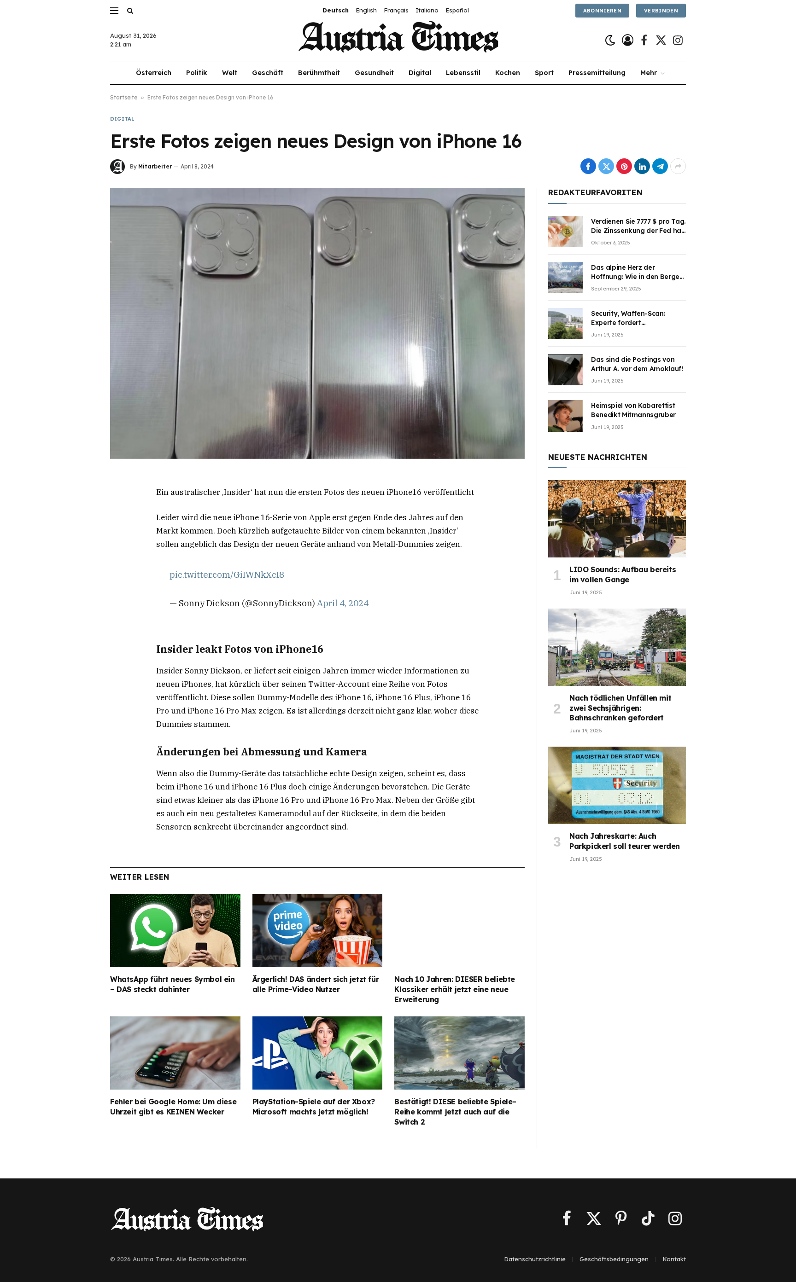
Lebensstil (463, 73)
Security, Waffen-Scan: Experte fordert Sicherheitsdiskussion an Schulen (631, 318)
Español (457, 10)
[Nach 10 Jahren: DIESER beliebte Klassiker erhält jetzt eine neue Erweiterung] (459, 930)
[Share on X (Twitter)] (606, 166)
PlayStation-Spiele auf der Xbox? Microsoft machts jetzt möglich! (313, 1106)
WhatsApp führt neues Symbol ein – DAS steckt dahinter (172, 984)
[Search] (129, 10)
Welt (229, 73)
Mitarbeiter (155, 166)
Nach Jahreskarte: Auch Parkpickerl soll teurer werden (624, 841)
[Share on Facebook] (588, 166)
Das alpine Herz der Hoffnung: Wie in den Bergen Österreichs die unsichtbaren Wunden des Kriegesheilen (638, 272)
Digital (420, 73)
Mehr (648, 73)
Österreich (153, 73)
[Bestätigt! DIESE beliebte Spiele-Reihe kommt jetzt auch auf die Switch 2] (459, 1053)
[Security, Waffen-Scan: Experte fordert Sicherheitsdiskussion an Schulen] (565, 323)
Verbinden (661, 10)
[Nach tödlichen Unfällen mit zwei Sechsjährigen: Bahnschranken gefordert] (617, 647)
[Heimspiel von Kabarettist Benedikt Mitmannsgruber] (565, 415)
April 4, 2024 (343, 603)
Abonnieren (602, 10)
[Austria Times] (398, 40)
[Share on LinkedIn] (642, 166)
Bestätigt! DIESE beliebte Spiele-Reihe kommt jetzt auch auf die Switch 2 (455, 1111)
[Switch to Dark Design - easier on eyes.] (610, 40)
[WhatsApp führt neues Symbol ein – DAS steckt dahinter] (175, 930)
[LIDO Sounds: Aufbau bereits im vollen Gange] (617, 518)
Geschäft (267, 73)
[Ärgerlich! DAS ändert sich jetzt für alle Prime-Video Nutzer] (317, 930)
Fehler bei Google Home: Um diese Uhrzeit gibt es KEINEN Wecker (173, 1106)
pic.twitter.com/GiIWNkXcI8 (227, 574)
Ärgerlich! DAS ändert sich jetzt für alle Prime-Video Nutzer (315, 984)
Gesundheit (374, 73)
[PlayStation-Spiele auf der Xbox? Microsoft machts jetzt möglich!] (317, 1053)
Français (396, 10)
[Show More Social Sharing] (678, 166)
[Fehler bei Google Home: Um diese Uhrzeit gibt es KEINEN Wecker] (175, 1053)
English (366, 10)
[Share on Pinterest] (624, 166)
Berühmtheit (319, 73)
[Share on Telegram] (660, 166)
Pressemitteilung (597, 73)
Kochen (507, 73)
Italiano (427, 10)
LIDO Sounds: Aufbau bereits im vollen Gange (622, 574)
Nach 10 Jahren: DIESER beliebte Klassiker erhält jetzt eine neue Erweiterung (454, 989)
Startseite (123, 97)
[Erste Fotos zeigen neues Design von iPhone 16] (317, 323)
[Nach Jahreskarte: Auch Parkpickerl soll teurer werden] (617, 785)
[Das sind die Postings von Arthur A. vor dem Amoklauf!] (565, 369)
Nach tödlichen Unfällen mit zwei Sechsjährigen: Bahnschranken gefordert (620, 708)
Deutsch (335, 10)
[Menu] (114, 10)
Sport (544, 73)
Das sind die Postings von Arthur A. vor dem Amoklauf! (637, 364)
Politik (196, 73)
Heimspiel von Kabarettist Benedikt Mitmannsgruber (633, 410)
